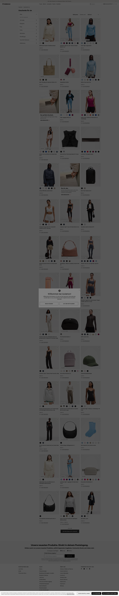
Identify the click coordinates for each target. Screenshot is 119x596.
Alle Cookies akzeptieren (110, 593)
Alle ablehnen (96, 593)
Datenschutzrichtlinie (70, 594)
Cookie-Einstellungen (84, 593)
